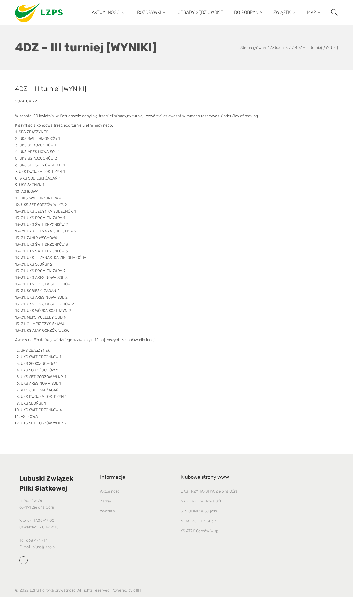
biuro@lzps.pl (44, 547)
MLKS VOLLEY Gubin (198, 521)
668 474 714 (36, 540)
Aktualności (280, 47)
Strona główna (253, 47)
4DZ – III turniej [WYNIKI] (50, 89)
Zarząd (106, 501)
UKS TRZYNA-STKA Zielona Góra (209, 491)
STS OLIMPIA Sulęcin (199, 511)
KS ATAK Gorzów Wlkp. (200, 531)
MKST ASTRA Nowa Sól (201, 501)
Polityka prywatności (58, 590)
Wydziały (107, 511)
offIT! (137, 590)
